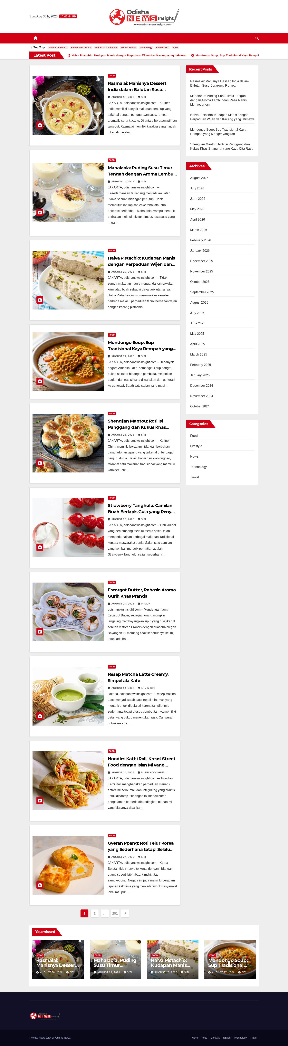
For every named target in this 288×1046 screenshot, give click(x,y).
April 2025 (197, 344)
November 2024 (201, 396)
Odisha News (62, 1037)
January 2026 (200, 250)
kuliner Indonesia (58, 47)
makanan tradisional (106, 47)
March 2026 (198, 230)
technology (146, 47)
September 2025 (202, 292)
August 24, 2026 (123, 603)
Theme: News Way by (42, 1037)
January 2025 (200, 375)
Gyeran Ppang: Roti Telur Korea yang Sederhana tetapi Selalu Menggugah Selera (141, 849)
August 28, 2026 (123, 272)
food (175, 47)
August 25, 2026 (123, 519)
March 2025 (198, 354)
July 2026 (197, 188)
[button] (257, 38)
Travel (194, 477)
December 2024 (201, 385)
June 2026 (197, 198)
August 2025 (199, 302)
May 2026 (197, 209)
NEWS (227, 1037)
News (194, 456)
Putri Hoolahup (153, 772)
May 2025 (197, 333)
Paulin (146, 603)
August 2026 (199, 178)
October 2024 (199, 406)
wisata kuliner (128, 47)
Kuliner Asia (162, 47)
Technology (198, 467)
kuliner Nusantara (81, 47)
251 (115, 913)
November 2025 (201, 271)
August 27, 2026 (123, 356)
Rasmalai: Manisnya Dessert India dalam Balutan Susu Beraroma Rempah (137, 90)
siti (143, 97)
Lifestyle (196, 446)
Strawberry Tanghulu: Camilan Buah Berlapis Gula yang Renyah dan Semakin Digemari (142, 512)
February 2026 (200, 240)
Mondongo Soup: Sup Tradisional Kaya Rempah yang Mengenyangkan (140, 349)
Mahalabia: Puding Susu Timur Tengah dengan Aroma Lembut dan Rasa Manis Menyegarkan (141, 174)
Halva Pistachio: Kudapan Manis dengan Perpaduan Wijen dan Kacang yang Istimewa (141, 264)
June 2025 (197, 323)
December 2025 (201, 261)
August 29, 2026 (123, 181)
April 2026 (197, 219)
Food (112, 76)
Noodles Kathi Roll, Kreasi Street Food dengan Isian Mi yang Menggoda (141, 765)
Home (195, 1037)
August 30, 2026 (123, 97)
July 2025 (197, 313)
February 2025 (200, 364)
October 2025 (199, 281)
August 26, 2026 (123, 434)
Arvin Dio (148, 688)
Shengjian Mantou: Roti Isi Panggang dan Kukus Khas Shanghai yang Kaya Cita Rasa (139, 427)
